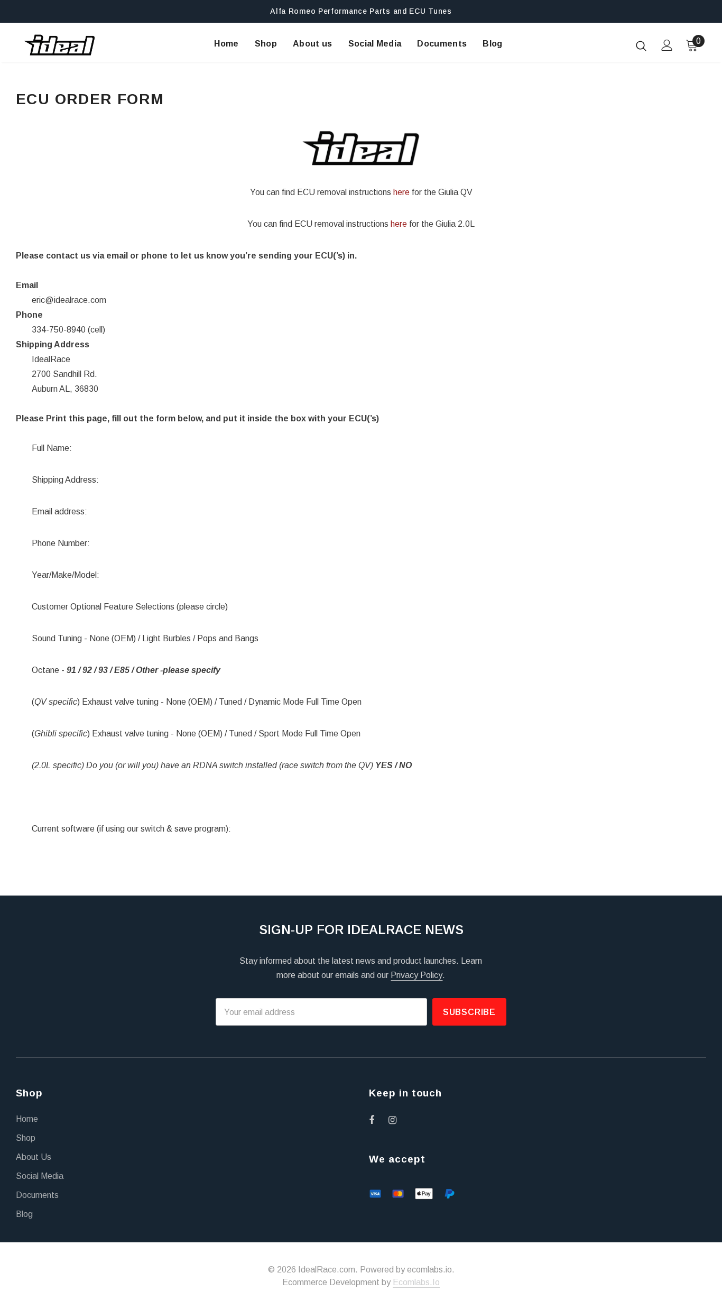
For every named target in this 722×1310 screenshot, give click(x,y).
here (401, 192)
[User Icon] (667, 45)
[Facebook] (378, 1119)
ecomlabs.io (416, 1282)
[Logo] (60, 45)
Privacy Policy (416, 975)
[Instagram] (398, 1119)
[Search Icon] (641, 45)
